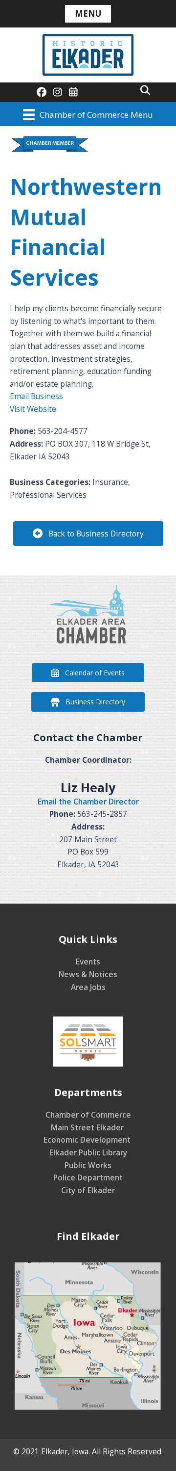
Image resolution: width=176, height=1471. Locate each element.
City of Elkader (88, 1190)
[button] (145, 89)
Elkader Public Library (88, 1152)
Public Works (88, 1165)
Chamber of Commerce (88, 1114)
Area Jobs (88, 987)
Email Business (36, 396)
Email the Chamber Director (88, 801)
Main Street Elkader (88, 1127)
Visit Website (33, 408)
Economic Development (88, 1139)
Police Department (88, 1177)
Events (88, 961)
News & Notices (88, 974)
